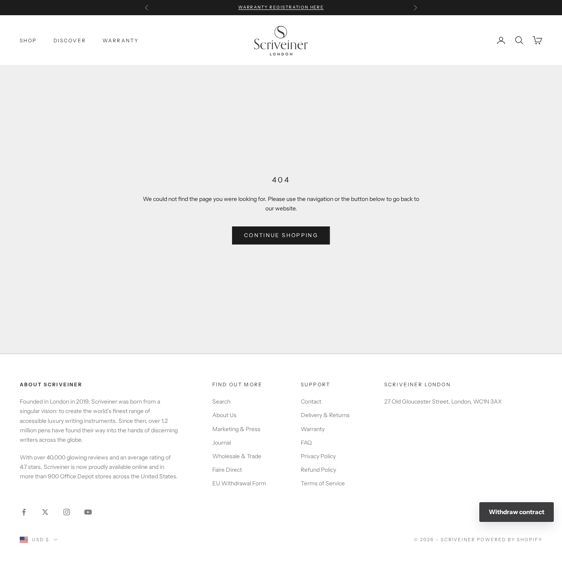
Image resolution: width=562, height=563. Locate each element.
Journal (221, 442)
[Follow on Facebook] (24, 512)
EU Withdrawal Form (239, 483)
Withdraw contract (516, 512)
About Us (224, 415)
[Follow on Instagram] (67, 512)
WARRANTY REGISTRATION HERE (281, 7)
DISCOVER (69, 40)
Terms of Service (323, 483)
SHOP (28, 40)
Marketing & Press (236, 429)
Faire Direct (227, 469)
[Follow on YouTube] (88, 512)
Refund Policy (318, 469)
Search (221, 401)
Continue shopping (281, 235)
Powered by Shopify (509, 539)
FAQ (306, 442)
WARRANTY (120, 40)
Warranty (313, 429)
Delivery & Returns (325, 415)
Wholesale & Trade (236, 456)
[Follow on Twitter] (45, 512)
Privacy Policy (318, 456)
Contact (311, 401)
